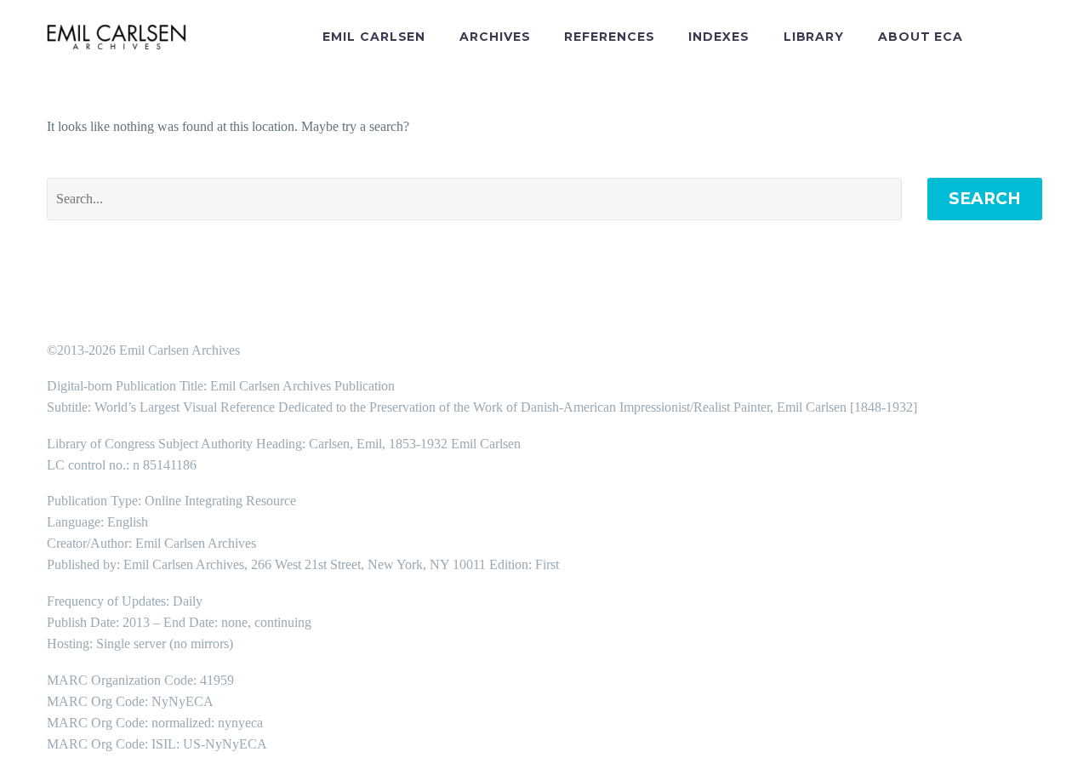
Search (985, 198)
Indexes (718, 36)
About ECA (920, 36)
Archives (494, 36)
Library (814, 36)
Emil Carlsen (373, 36)
